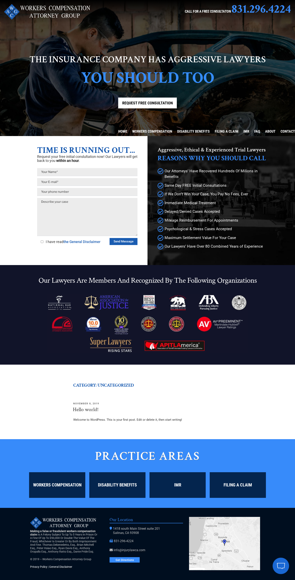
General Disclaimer (60, 566)
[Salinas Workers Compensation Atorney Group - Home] (47, 18)
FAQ (257, 131)
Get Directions (125, 560)
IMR (246, 131)
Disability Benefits (193, 131)
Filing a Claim (226, 131)
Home (122, 131)
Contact (288, 131)
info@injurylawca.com (129, 550)
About (270, 131)
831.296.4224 (261, 9)
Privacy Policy (38, 566)
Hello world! (86, 409)
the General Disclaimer (81, 242)
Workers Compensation (152, 131)
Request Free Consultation (147, 103)
